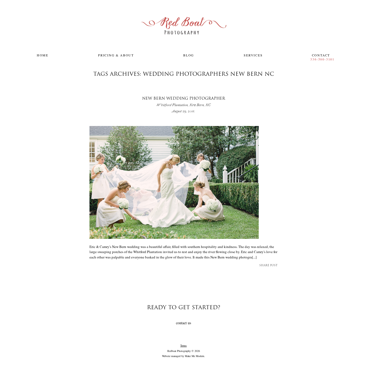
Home (42, 55)
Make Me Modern (194, 356)
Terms (183, 345)
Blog (188, 55)
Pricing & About (116, 55)
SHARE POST (268, 265)
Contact (321, 55)
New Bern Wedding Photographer (183, 102)
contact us (183, 322)
